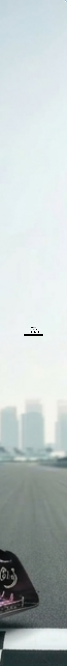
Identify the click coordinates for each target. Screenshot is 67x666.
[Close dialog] (66, 1)
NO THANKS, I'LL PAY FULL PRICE (33, 337)
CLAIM (33, 335)
